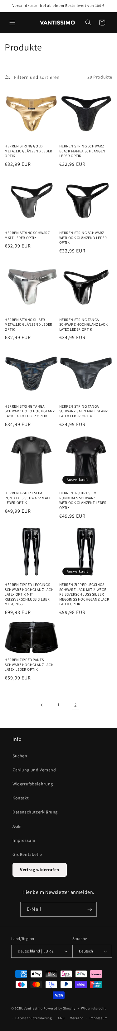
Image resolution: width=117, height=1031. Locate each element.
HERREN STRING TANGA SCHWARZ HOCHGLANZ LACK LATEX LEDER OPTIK (83, 324)
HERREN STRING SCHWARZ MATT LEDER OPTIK (27, 235)
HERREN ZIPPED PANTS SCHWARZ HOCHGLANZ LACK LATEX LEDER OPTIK (29, 664)
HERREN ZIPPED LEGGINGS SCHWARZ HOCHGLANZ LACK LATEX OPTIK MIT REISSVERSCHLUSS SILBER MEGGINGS (29, 594)
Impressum (23, 840)
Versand (77, 1018)
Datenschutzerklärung (35, 812)
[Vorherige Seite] (42, 705)
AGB (16, 826)
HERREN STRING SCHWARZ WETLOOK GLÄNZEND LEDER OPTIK (83, 237)
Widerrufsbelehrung (32, 784)
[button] (12, 22)
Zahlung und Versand (34, 770)
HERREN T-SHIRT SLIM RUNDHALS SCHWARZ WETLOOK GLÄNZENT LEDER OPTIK (83, 500)
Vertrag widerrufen (39, 869)
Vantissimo (33, 1008)
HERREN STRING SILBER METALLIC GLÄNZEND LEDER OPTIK (28, 324)
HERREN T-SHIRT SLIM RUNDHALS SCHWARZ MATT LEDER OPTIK (28, 498)
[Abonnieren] (89, 909)
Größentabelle (27, 854)
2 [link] (75, 705)
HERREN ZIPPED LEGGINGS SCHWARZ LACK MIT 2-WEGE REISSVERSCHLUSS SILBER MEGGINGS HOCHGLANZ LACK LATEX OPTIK (84, 594)
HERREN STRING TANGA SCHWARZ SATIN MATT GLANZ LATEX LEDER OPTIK (83, 411)
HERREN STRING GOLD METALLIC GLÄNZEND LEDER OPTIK (28, 151)
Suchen (19, 756)
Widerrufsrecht (93, 1008)
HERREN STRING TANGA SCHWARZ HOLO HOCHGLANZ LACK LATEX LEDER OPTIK (30, 411)
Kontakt (20, 798)
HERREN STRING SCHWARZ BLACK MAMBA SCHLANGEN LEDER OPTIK (82, 151)
